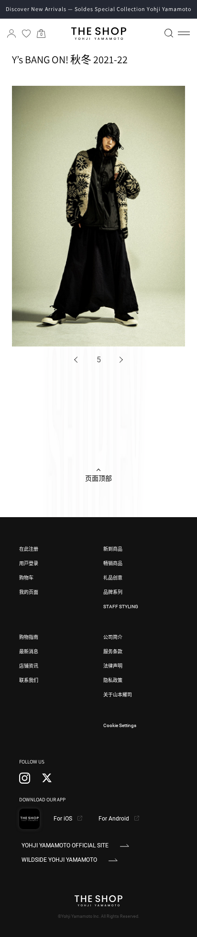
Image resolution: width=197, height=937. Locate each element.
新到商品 (112, 549)
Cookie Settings (119, 725)
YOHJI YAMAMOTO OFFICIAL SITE (65, 845)
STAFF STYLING (120, 606)
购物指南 (28, 637)
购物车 (26, 577)
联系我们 (28, 680)
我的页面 (28, 592)
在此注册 (28, 549)
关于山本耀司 (117, 694)
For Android (114, 818)
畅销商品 (112, 563)
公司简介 (112, 637)
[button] (184, 33)
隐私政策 (112, 680)
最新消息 (28, 651)
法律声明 (112, 666)
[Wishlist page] (26, 33)
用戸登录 (28, 563)
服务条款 (112, 651)
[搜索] (168, 33)
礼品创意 (112, 577)
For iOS (64, 818)
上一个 (77, 360)
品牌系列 (112, 592)
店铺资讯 (28, 666)
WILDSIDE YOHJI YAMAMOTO (59, 859)
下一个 (120, 360)
